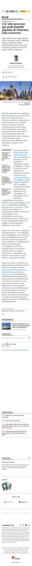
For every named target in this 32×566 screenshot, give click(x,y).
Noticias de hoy (24, 552)
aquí (27, 350)
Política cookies (25, 547)
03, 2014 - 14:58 (18, 65)
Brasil (5, 17)
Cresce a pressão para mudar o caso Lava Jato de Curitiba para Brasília (6, 168)
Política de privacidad (9, 550)
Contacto (4, 547)
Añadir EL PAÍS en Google (11, 77)
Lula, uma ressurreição (13, 421)
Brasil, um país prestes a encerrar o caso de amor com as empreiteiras (21, 325)
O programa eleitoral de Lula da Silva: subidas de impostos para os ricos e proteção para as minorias (16, 426)
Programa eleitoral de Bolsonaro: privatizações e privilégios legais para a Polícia (14, 433)
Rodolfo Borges (16, 63)
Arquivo (4, 479)
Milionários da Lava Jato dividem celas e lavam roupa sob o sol (7, 192)
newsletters (6, 458)
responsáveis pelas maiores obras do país (21, 154)
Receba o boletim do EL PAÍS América (14, 311)
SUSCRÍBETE (23, 11)
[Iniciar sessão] (28, 11)
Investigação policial (19, 338)
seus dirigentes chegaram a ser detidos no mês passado (22, 178)
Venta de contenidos (11, 547)
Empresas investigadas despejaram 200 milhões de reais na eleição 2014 (7, 180)
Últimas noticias (7, 412)
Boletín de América (8, 462)
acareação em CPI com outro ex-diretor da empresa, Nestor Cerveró (14, 272)
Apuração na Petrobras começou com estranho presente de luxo (6, 156)
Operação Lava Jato (7, 21)
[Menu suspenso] (3, 11)
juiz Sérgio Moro (19, 202)
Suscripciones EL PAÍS (22, 550)
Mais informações (6, 346)
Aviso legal (19, 547)
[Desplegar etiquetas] (29, 337)
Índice (19, 552)
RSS (16, 552)
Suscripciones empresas (9, 552)
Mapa (15, 550)
